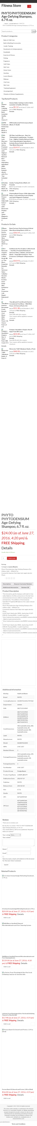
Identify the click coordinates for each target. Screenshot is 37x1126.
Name (5, 849)
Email (5, 853)
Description (7, 584)
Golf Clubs (7, 64)
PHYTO (19, 697)
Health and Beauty (22, 693)
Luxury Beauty (13, 23)
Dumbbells (7, 52)
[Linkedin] (14, 578)
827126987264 (22, 797)
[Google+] (12, 578)
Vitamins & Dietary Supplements (14, 94)
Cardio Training (8, 46)
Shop (6, 23)
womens (19, 704)
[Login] (2, 1)
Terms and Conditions (18, 1124)
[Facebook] (9, 578)
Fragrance (7, 61)
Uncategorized (8, 91)
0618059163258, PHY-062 (25, 701)
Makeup (6, 79)
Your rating (6, 835)
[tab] (6, 584)
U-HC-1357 (20, 746)
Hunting (6, 73)
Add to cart (11, 558)
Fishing (6, 58)
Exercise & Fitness (9, 55)
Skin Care (6, 85)
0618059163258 (22, 743)
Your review (7, 837)
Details (11, 111)
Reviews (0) (25, 587)
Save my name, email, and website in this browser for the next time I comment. (18, 860)
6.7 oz (19, 789)
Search (34, 31)
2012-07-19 (20, 778)
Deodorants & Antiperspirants (13, 49)
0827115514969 (22, 708)
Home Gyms (7, 70)
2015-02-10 (20, 786)
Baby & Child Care (9, 40)
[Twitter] (7, 578)
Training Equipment (10, 88)
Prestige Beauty (21, 771)
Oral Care (6, 82)
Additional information (10, 587)
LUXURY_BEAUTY (22, 775)
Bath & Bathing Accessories (12, 43)
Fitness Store (11, 5)
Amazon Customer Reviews (23, 584)
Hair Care (6, 67)
